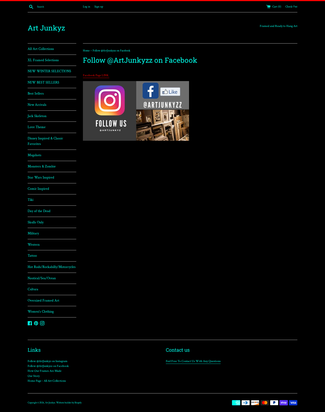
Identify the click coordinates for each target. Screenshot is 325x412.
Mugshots (34, 155)
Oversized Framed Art (43, 300)
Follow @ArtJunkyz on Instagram (47, 361)
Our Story (34, 376)
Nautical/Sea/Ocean (42, 278)
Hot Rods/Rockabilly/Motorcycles (52, 267)
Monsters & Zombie (42, 166)
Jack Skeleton (37, 116)
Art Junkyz (46, 27)
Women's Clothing (41, 311)
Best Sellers (36, 93)
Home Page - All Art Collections (47, 381)
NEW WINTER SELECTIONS (49, 71)
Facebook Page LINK (96, 75)
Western (34, 244)
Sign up (98, 6)
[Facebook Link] (136, 140)
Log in (86, 6)
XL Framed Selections (43, 60)
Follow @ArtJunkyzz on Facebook (48, 366)
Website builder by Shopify (69, 402)
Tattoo (32, 255)
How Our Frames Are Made (44, 371)
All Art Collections (41, 49)
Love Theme (37, 127)
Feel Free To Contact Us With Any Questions (193, 361)
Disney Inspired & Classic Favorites (45, 141)
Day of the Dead (39, 211)
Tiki (30, 199)
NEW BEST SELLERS (43, 82)
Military (33, 233)
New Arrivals (37, 105)
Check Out (291, 6)
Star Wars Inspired (41, 177)
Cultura (33, 289)
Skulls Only (36, 222)
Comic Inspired (38, 188)
